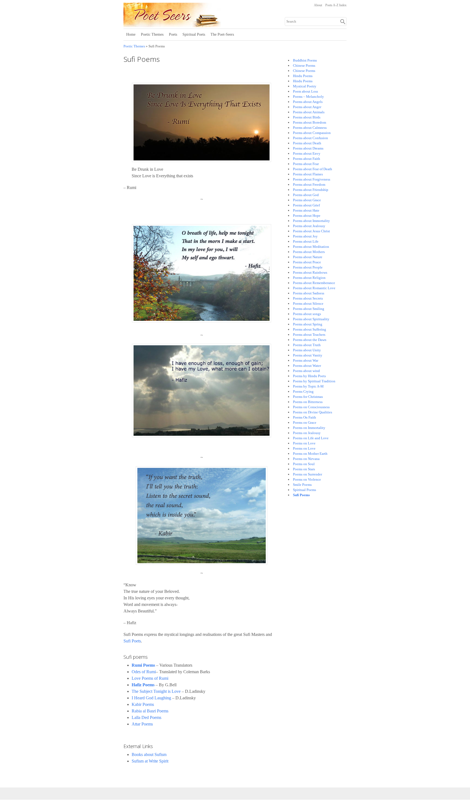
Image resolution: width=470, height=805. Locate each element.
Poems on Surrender (307, 474)
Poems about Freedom (309, 184)
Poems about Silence (308, 303)
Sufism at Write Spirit (150, 761)
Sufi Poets (132, 641)
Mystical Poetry (304, 86)
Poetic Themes (152, 34)
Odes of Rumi (144, 671)
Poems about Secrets (308, 298)
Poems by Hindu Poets (309, 376)
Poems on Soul (304, 464)
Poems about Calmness (310, 128)
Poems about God (306, 195)
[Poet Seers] (190, 25)
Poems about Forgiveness (311, 179)
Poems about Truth (307, 345)
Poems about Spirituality (311, 319)
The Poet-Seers (222, 34)
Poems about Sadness (308, 293)
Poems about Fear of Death (312, 169)
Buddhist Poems (305, 60)
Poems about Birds (306, 117)
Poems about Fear (306, 164)
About (318, 5)
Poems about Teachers (309, 335)
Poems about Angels (308, 102)
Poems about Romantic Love (314, 288)
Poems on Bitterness (308, 402)
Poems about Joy (305, 236)
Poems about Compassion (312, 133)
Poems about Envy (306, 153)
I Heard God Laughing (151, 698)
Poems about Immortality (311, 221)
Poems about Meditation (311, 247)
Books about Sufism (149, 754)
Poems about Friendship (310, 190)
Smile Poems (302, 485)
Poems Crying (303, 391)
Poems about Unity (307, 350)
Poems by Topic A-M (308, 386)
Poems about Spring (307, 324)
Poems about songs (307, 314)
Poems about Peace (307, 262)
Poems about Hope (306, 216)
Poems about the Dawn (309, 340)
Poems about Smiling (308, 309)
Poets (173, 34)
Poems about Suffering (309, 329)
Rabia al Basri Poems (150, 711)
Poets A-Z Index (336, 5)
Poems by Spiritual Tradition (314, 381)
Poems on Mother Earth (310, 454)
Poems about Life (306, 241)
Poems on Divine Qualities (312, 412)
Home (130, 34)
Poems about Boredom (309, 122)
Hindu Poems (303, 76)
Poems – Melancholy (308, 96)
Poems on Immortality (309, 428)
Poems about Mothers (309, 252)
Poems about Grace (307, 200)
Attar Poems (142, 724)
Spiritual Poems (304, 490)
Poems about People (308, 267)
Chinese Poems (304, 65)
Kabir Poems (143, 704)
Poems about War (305, 360)
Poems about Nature (307, 257)
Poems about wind (306, 371)
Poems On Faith (304, 417)
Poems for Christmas (308, 397)
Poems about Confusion (310, 138)
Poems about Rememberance (314, 283)
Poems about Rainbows (310, 272)
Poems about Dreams (308, 148)
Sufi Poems (301, 495)
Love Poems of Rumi (150, 678)
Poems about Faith (306, 159)
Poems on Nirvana (306, 459)
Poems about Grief (306, 205)
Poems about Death (307, 143)
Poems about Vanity (307, 355)
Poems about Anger (307, 107)
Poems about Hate (306, 210)
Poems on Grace (304, 422)
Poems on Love (304, 443)
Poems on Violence (307, 479)
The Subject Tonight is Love (156, 691)
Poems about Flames (308, 174)
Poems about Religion (309, 278)
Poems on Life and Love (311, 438)
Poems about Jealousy (309, 226)
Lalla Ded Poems (146, 717)
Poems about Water (307, 366)
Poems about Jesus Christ (311, 231)
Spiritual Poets (194, 34)
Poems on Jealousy (307, 433)
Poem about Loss (305, 91)
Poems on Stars (304, 469)
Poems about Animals (308, 112)
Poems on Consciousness (311, 407)
